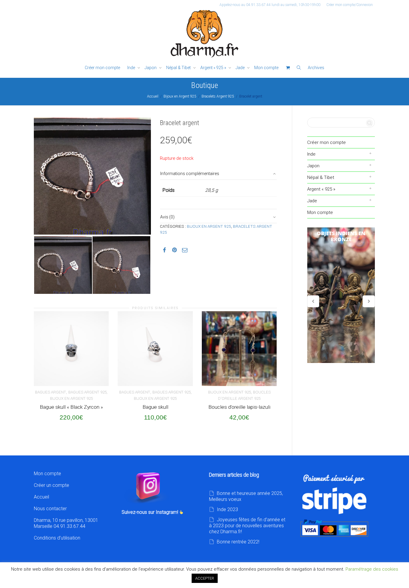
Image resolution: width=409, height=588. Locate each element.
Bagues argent (50, 392)
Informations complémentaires (189, 173)
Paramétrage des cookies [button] (372, 569)
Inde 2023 (227, 509)
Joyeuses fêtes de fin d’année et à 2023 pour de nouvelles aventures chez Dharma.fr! (247, 525)
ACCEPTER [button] (204, 578)
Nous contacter (50, 508)
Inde (131, 67)
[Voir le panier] (288, 68)
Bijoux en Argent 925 (179, 96)
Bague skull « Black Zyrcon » (71, 407)
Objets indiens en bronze (341, 295)
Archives (316, 67)
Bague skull (155, 407)
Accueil (152, 96)
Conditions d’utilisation (57, 538)
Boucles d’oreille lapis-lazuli (239, 407)
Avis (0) (167, 217)
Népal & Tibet (179, 67)
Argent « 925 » (213, 67)
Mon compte (266, 67)
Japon (151, 67)
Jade (241, 67)
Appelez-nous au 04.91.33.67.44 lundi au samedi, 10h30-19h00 (269, 5)
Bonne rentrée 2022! (238, 542)
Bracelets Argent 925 (218, 96)
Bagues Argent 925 (87, 392)
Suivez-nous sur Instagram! (150, 512)
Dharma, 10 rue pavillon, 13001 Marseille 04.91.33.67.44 (66, 523)
